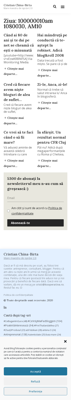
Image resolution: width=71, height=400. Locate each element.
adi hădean (34, 330)
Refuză (35, 381)
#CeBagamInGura (15, 321)
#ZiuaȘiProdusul (14, 330)
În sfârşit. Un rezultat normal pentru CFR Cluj (51, 137)
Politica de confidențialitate (18, 295)
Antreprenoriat (15, 334)
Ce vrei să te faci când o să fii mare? (18, 137)
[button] (65, 341)
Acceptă (35, 371)
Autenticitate (36, 334)
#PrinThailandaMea (46, 325)
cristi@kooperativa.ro (50, 284)
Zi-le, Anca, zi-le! (52, 84)
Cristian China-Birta (18, 6)
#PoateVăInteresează (18, 325)
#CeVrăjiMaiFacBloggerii (45, 321)
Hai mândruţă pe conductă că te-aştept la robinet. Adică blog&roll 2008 (52, 45)
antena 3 (49, 330)
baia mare (53, 334)
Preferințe (35, 391)
